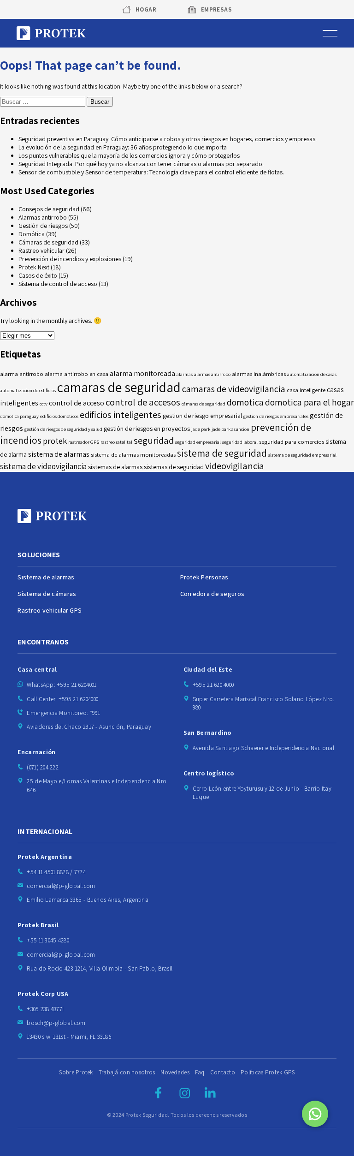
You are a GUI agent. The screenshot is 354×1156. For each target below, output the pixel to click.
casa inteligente (306, 390)
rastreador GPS (83, 442)
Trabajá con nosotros (127, 1072)
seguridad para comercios (291, 442)
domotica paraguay (19, 416)
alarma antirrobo (21, 374)
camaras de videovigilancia (233, 389)
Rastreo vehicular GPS (50, 610)
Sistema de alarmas (46, 577)
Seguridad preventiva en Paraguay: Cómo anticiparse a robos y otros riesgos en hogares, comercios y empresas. (167, 139)
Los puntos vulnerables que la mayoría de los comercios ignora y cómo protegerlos (129, 155)
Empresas (216, 9)
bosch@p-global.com (56, 1023)
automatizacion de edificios (28, 390)
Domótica (31, 234)
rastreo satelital (116, 442)
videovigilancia (234, 465)
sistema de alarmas (58, 454)
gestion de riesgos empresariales (275, 416)
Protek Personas (204, 577)
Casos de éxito (37, 275)
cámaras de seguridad (203, 403)
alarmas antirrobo (212, 374)
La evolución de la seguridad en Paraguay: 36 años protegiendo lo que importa (122, 147)
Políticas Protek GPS (268, 1072)
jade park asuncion (230, 429)
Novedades (174, 1072)
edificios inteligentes (120, 414)
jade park (200, 429)
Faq (200, 1072)
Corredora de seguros (212, 594)
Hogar (146, 9)
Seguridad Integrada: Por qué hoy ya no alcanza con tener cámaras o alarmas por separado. (141, 164)
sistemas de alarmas (115, 466)
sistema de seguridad (222, 453)
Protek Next (33, 267)
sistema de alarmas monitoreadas (133, 455)
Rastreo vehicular (41, 250)
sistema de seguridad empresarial (302, 455)
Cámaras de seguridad (48, 242)
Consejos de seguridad (48, 209)
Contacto (222, 1072)
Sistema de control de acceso (57, 284)
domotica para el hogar (309, 402)
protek (55, 440)
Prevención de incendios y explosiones (69, 259)
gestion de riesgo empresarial (202, 415)
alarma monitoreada (142, 373)
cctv (43, 403)
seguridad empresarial (198, 442)
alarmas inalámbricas (259, 374)
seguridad (154, 440)
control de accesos (143, 402)
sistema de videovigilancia (43, 466)
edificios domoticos (59, 416)
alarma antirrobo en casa (76, 374)
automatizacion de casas (311, 374)
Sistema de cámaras (47, 594)
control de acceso (76, 403)
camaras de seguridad (119, 387)
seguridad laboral (240, 442)
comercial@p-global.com (61, 886)
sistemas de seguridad (174, 466)
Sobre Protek (76, 1072)
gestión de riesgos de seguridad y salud (63, 429)
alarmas (185, 374)
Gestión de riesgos (43, 225)
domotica (245, 402)
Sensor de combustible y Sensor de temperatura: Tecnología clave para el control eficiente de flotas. (151, 172)
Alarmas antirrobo (42, 217)
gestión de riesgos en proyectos (147, 428)
